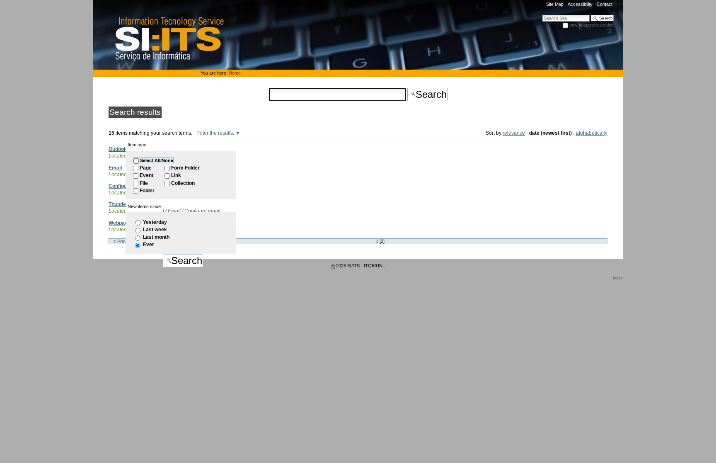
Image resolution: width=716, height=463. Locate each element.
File (144, 183)
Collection (183, 183)
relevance (514, 133)
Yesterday (155, 222)
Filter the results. (216, 133)
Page (146, 168)
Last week (155, 230)
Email (115, 168)
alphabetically (591, 133)
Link (176, 175)
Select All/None (156, 160)
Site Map (555, 4)
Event (146, 175)
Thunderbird (123, 204)
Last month (156, 237)
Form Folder (185, 168)
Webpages (121, 223)
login (617, 277)
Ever (148, 244)
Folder (147, 191)
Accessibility (580, 4)
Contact (604, 4)
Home (235, 72)
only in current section (591, 24)
